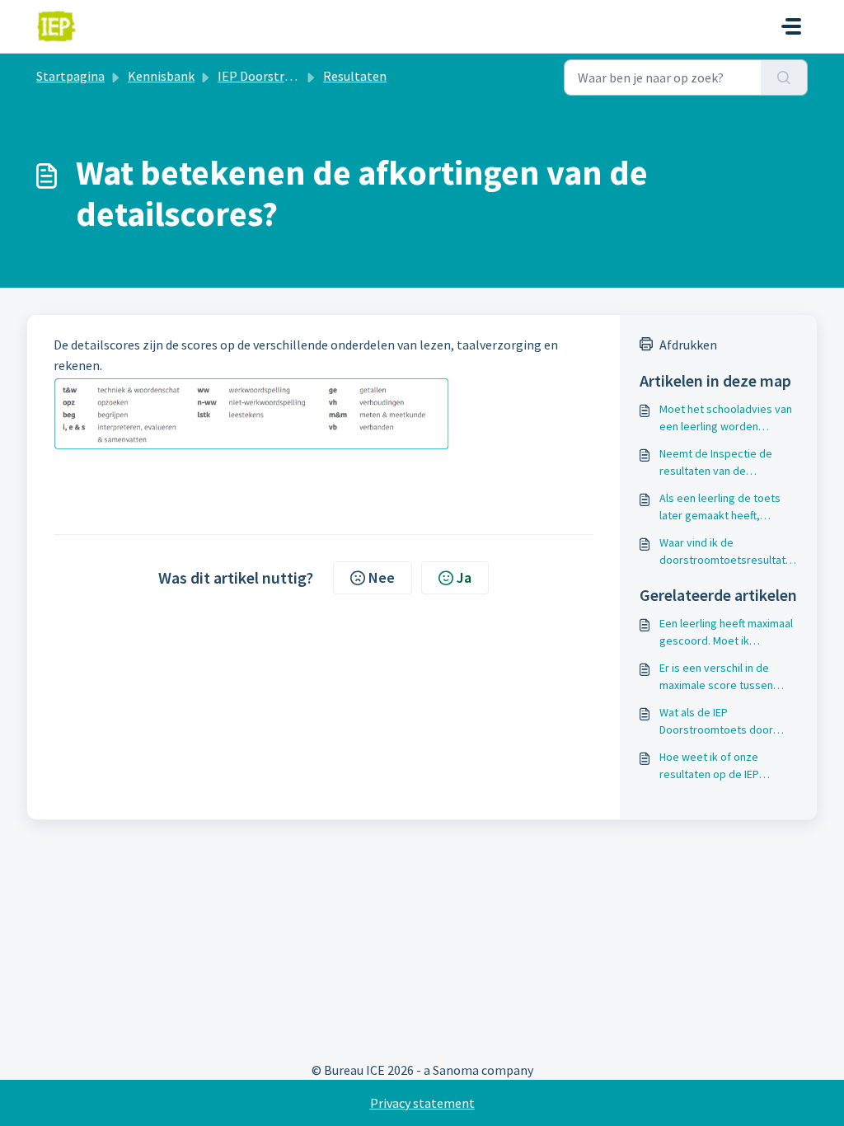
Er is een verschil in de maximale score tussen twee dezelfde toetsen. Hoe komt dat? (718, 677)
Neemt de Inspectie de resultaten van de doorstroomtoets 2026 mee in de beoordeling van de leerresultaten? (728, 463)
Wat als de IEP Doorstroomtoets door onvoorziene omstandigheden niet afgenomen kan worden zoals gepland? (717, 722)
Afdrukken (688, 344)
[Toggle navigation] (791, 26)
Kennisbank (161, 76)
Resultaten (355, 76)
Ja (464, 577)
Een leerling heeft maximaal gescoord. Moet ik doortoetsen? (726, 633)
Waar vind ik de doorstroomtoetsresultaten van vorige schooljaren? (725, 552)
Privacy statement (422, 1103)
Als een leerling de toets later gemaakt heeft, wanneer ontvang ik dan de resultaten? (725, 507)
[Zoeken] (784, 77)
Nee (381, 577)
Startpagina (70, 76)
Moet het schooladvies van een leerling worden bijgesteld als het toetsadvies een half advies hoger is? (728, 418)
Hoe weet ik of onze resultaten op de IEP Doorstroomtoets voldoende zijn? (709, 766)
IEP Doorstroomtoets (280, 76)
